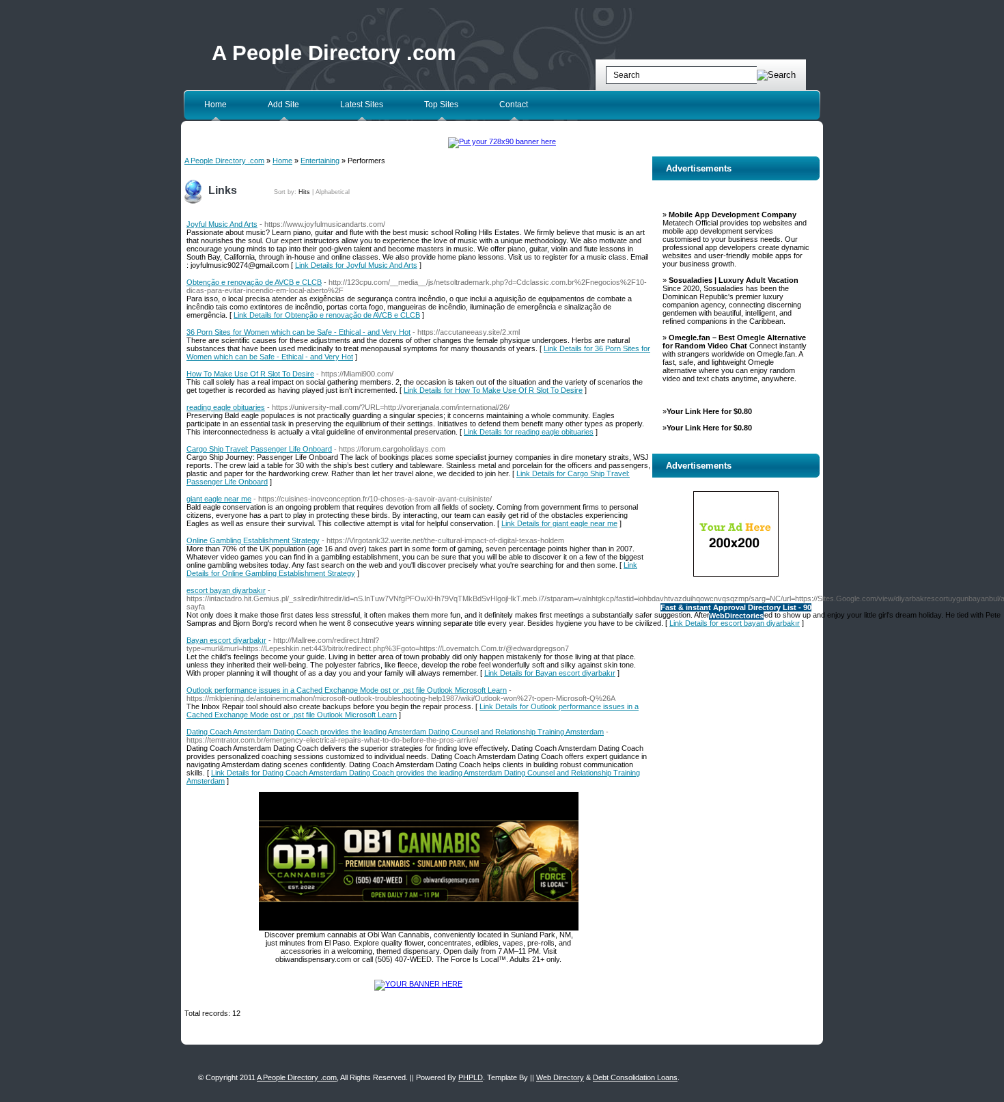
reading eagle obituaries (225, 407)
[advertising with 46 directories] (418, 984)
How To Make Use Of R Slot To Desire (250, 374)
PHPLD (470, 1077)
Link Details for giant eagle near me (559, 523)
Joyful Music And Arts (221, 224)
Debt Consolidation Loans (635, 1077)
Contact (513, 104)
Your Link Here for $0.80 (709, 411)
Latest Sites (361, 104)
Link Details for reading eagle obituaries (529, 432)
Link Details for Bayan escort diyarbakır (549, 673)
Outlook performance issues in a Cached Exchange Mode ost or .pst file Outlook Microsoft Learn (346, 690)
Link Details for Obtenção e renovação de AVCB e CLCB (327, 315)
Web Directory (560, 1077)
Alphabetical (333, 192)
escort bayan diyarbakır (226, 590)
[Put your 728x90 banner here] (502, 141)
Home (215, 104)
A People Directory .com (334, 53)
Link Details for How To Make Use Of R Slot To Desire (493, 390)
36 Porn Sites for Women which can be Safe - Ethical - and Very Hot (298, 332)
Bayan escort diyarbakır (226, 640)
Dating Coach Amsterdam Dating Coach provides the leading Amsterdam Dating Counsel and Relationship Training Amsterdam (395, 732)
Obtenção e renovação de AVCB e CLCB (254, 282)
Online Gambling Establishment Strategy (253, 540)
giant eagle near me (218, 499)
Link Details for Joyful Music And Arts (356, 265)
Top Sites (441, 104)
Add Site (283, 104)
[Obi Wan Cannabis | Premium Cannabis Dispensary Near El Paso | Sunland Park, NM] (418, 928)
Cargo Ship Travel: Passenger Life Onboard (259, 449)
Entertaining (320, 160)
